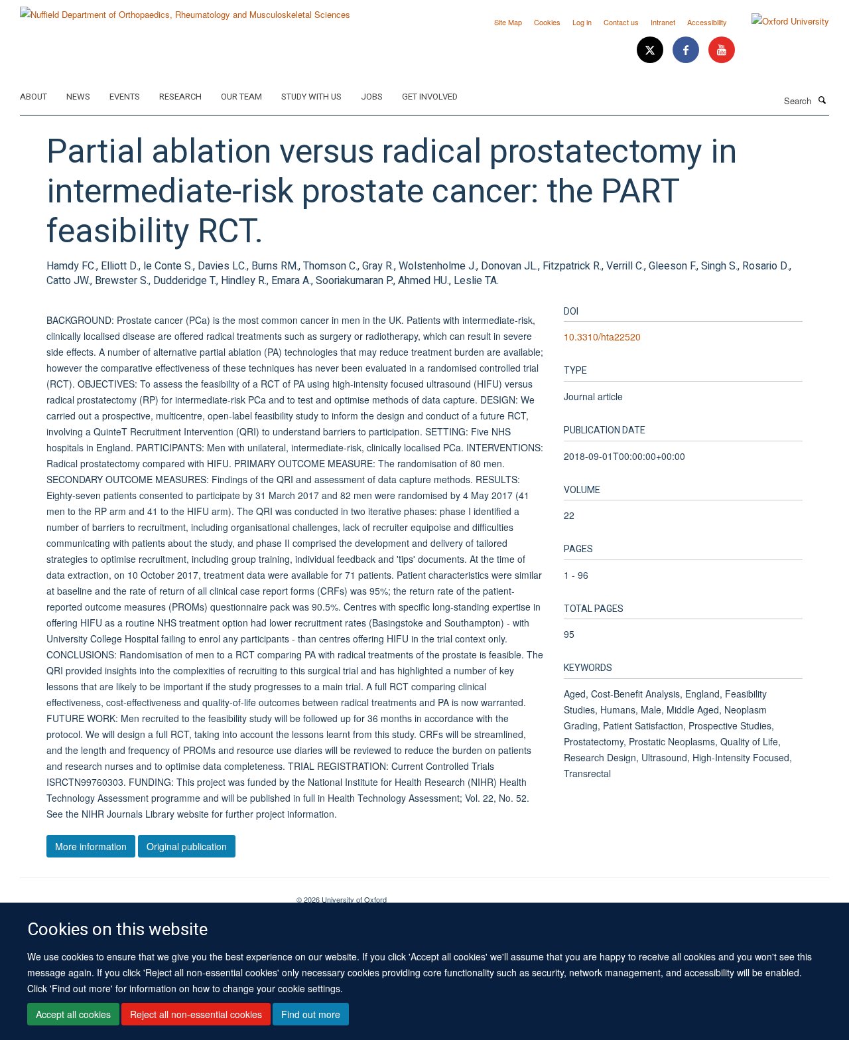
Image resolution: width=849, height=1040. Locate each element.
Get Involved (430, 96)
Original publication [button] (187, 846)
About (33, 96)
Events (124, 96)
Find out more (310, 1014)
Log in (582, 22)
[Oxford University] (780, 21)
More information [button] (91, 846)
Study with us (311, 96)
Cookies (547, 22)
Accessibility (707, 22)
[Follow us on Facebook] (687, 50)
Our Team (241, 96)
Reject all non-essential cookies (196, 1014)
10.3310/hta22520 (602, 336)
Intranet (663, 22)
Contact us (621, 22)
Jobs (372, 96)
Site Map (508, 22)
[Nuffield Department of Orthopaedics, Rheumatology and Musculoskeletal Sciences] (185, 9)
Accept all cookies (73, 1014)
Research (180, 96)
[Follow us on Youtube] (721, 50)
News (78, 96)
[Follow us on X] (651, 50)
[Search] (822, 99)
